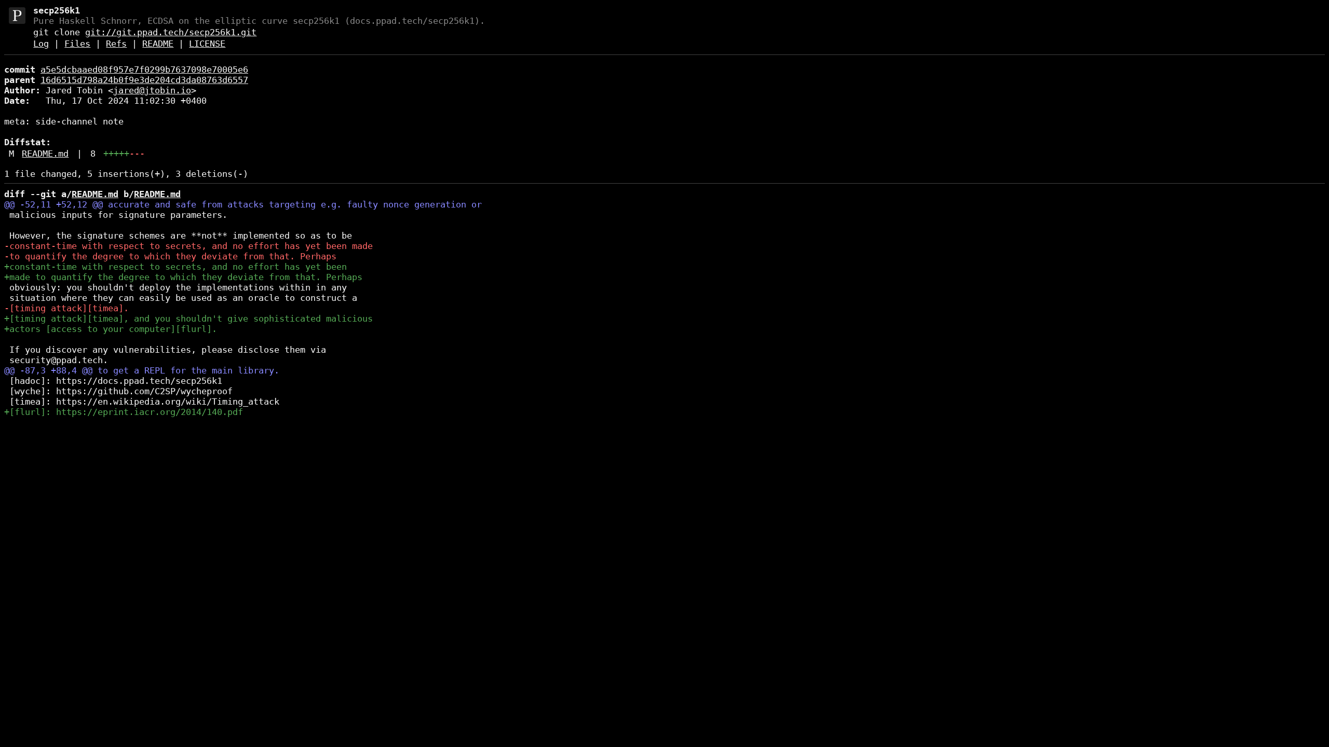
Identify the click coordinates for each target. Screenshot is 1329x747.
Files (77, 43)
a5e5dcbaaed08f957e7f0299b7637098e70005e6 (144, 69)
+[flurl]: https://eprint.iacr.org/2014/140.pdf (123, 412)
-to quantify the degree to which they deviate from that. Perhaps (170, 256)
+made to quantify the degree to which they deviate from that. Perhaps (183, 277)
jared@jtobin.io (152, 90)
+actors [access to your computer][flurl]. (110, 329)
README (157, 43)
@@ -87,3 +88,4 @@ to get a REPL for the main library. (141, 370)
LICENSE (207, 43)
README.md (45, 153)
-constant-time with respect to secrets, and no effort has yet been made (188, 246)
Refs (116, 43)
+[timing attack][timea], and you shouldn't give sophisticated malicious (188, 318)
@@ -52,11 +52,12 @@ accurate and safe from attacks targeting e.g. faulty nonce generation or (243, 204)
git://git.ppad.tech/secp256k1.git (170, 32)
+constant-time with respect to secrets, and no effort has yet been (175, 266)
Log (41, 43)
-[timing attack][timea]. (66, 308)
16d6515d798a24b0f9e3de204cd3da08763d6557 (144, 80)
